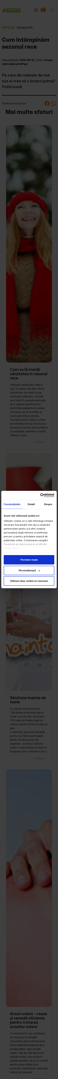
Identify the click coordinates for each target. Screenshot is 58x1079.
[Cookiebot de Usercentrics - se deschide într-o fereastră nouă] (41, 495)
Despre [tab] (48, 504)
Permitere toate (29, 559)
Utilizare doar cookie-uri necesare (29, 581)
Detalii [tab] (31, 504)
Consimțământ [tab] (12, 504)
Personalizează (27, 570)
